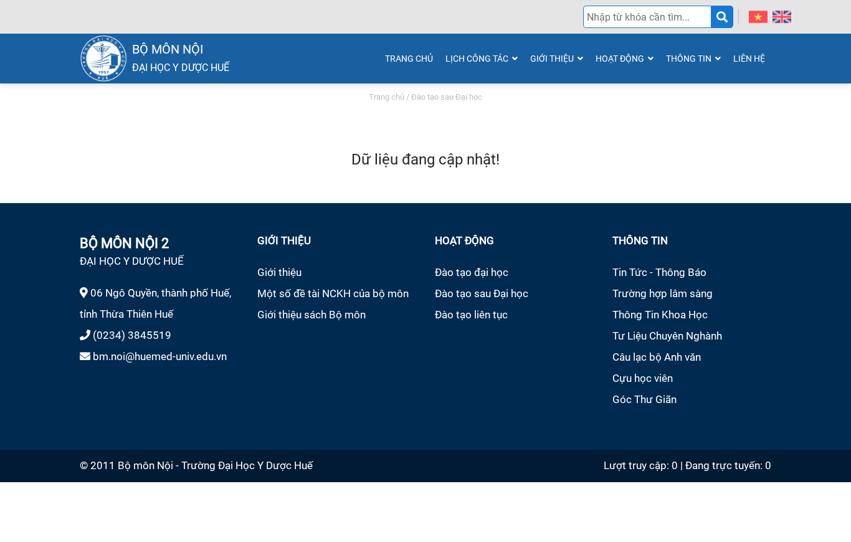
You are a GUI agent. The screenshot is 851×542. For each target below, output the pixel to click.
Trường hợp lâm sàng (662, 293)
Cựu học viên (642, 378)
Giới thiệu (279, 272)
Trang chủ (386, 97)
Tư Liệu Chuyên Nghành (667, 336)
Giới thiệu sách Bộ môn (311, 314)
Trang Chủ (409, 59)
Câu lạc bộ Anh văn (656, 357)
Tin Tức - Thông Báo (659, 272)
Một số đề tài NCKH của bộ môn (333, 293)
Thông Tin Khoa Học (660, 314)
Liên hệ (749, 59)
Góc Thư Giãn (644, 399)
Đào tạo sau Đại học (481, 293)
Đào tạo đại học (471, 272)
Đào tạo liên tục (471, 314)
